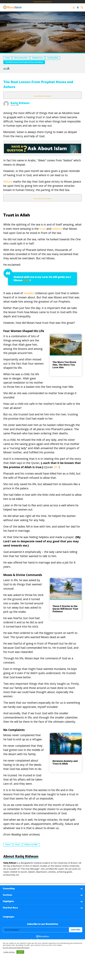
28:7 (56, 467)
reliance (57, 228)
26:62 (26, 280)
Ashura (7, 181)
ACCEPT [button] (20, 952)
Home (7, 58)
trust (42, 228)
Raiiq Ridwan (20, 103)
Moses (17, 845)
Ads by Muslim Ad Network (42, 2)
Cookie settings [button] (9, 952)
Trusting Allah (52, 58)
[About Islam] (12, 7)
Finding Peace (37, 58)
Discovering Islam (21, 58)
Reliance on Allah (31, 845)
